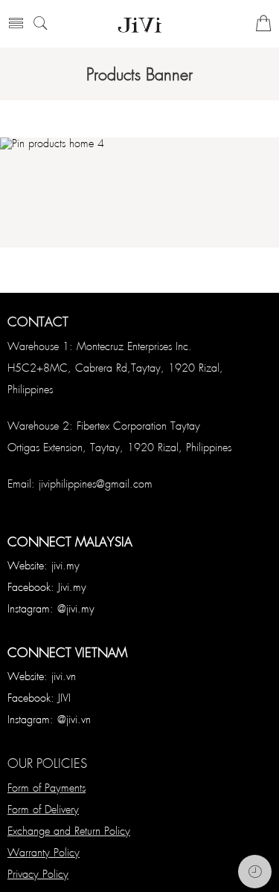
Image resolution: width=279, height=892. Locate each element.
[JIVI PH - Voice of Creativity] (139, 24)
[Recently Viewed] (255, 871)
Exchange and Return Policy (68, 830)
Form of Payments (46, 787)
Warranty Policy (43, 851)
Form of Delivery (43, 808)
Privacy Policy (37, 873)
